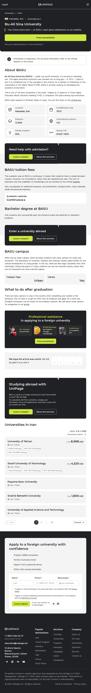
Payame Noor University (22, 481)
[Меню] (86, 4)
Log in (5, 4)
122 (52, 522)
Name (14, 578)
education (16, 643)
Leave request (21, 604)
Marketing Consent (29, 598)
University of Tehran (20, 441)
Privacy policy (80, 684)
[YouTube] (24, 662)
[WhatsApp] (58, 604)
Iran (11, 445)
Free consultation (45, 37)
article (26, 304)
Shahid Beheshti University (24, 495)
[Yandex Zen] (12, 662)
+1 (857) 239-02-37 (14, 636)
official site (76, 100)
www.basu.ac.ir (34, 19)
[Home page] (45, 4)
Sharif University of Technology (27, 463)
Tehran (17, 445)
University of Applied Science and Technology (36, 509)
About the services (45, 157)
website (76, 182)
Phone (38, 578)
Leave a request (21, 157)
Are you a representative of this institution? (24, 44)
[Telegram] (53, 604)
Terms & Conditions (63, 684)
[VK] (18, 662)
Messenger (63, 578)
